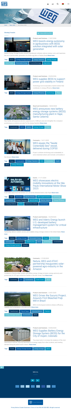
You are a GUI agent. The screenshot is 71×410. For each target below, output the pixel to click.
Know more (51, 55)
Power (46, 238)
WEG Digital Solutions (44, 197)
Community (36, 140)
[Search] (57, 3)
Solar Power (9, 63)
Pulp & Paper (25, 311)
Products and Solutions (40, 38)
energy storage (51, 59)
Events (35, 178)
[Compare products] (52, 3)
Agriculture (47, 63)
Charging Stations (11, 204)
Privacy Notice (15, 407)
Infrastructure (30, 241)
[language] (63, 3)
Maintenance (55, 238)
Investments (14, 127)
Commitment (44, 204)
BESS (12, 59)
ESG (42, 161)
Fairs (11, 197)
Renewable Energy (21, 63)
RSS (40, 407)
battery (29, 127)
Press (58, 93)
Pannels (47, 311)
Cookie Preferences (37, 402)
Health (58, 161)
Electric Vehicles (46, 200)
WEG (3, 4)
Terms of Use (34, 407)
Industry (25, 245)
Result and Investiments (40, 106)
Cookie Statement (25, 407)
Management (20, 241)
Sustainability (20, 161)
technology (50, 93)
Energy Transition (39, 59)
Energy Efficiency (39, 93)
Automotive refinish (31, 204)
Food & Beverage (35, 63)
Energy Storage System (23, 59)
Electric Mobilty (30, 197)
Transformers (14, 311)
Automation (9, 241)
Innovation (19, 197)
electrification (34, 200)
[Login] (48, 3)
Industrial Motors (37, 311)
